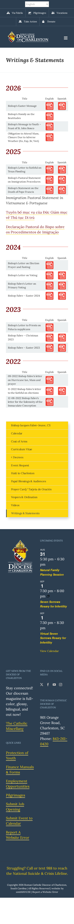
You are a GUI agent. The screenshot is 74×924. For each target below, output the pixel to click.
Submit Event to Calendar (19, 821)
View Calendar (49, 651)
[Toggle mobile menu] (66, 38)
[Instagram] (60, 684)
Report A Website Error (17, 835)
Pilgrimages (15, 795)
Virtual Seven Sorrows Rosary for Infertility (53, 638)
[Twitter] (41, 684)
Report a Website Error (45, 891)
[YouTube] (54, 684)
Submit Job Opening (15, 807)
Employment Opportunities (17, 784)
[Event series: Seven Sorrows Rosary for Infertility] (48, 596)
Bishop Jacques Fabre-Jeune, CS (31, 425)
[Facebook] (48, 684)
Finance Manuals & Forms (20, 769)
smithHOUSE (23, 891)
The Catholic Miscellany (16, 726)
